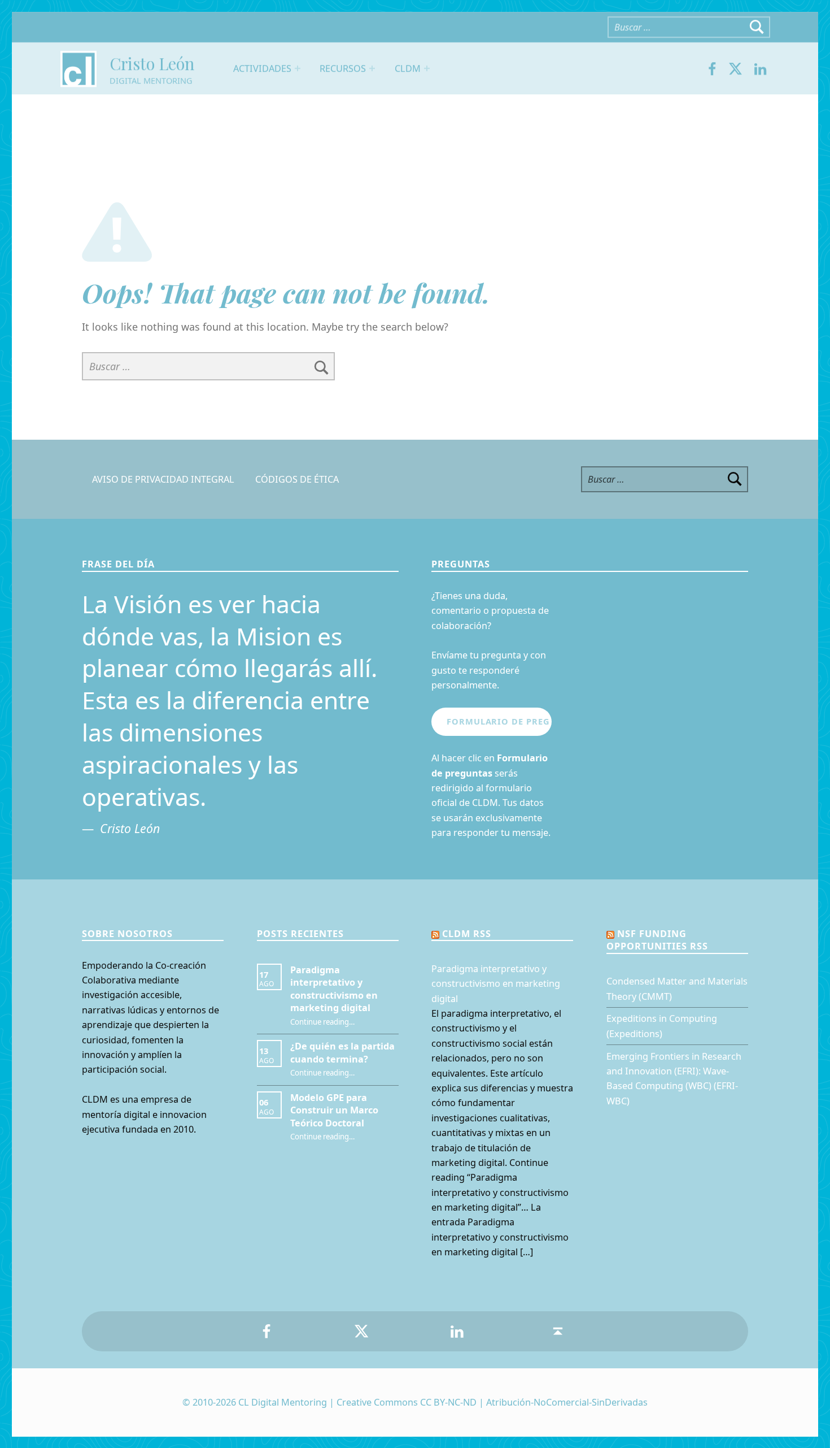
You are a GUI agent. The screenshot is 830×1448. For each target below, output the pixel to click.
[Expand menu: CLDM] (426, 68)
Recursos (343, 68)
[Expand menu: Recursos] (372, 68)
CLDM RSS (466, 933)
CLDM (407, 68)
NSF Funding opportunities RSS (657, 939)
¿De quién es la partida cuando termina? (342, 1052)
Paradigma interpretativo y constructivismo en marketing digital (334, 989)
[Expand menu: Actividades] (297, 68)
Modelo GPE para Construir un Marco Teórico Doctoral (334, 1110)
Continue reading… (322, 1022)
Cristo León (151, 63)
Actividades (262, 68)
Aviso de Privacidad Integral (163, 479)
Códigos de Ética (297, 479)
